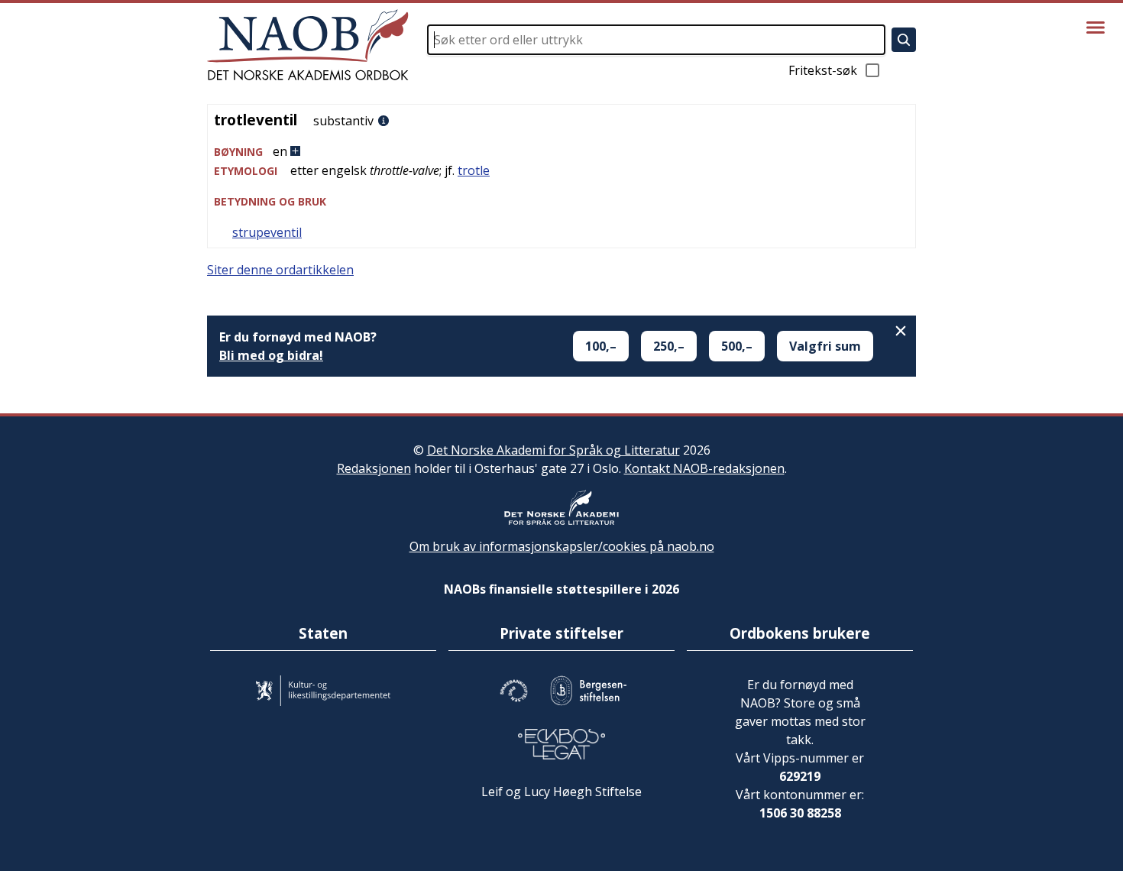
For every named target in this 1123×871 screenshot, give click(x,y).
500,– (736, 346)
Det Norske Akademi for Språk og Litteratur (553, 450)
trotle (474, 170)
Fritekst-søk (822, 70)
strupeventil (267, 232)
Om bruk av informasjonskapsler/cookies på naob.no (561, 546)
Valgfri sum (825, 346)
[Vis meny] (1095, 27)
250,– (668, 346)
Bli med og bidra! (271, 355)
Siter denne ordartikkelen (280, 269)
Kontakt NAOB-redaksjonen (704, 468)
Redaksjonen (374, 468)
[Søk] (904, 40)
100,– (601, 346)
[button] (561, 151)
